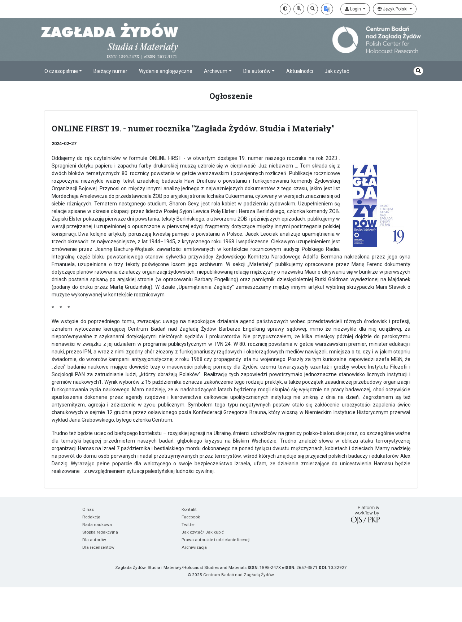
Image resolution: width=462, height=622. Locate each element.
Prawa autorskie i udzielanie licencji (216, 539)
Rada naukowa (97, 524)
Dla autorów (94, 539)
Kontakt (189, 509)
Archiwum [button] (215, 71)
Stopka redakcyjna (100, 532)
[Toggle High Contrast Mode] (285, 9)
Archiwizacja (194, 547)
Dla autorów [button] (257, 71)
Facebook (191, 516)
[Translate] (327, 9)
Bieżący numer (110, 71)
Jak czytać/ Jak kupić (203, 532)
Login (355, 9)
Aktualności (299, 71)
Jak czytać (336, 71)
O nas (88, 509)
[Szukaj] (418, 70)
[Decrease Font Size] (312, 9)
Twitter (188, 524)
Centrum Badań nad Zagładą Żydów (238, 574)
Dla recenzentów (98, 547)
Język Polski (395, 9)
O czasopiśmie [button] (61, 71)
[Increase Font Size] (298, 9)
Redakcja (91, 516)
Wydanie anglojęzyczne (165, 71)
